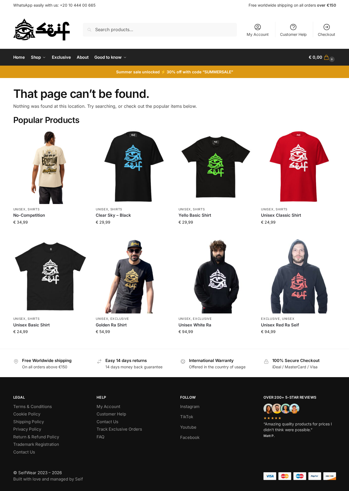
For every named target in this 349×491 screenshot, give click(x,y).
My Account (258, 34)
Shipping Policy (28, 421)
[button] (322, 57)
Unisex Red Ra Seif (280, 325)
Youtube (188, 427)
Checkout (326, 34)
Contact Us (24, 452)
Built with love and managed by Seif (48, 479)
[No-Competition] (50, 167)
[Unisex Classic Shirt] (298, 167)
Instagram (189, 406)
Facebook (189, 437)
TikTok (186, 416)
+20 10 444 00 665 (77, 5)
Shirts (33, 209)
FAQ (100, 436)
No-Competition (29, 215)
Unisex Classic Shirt (281, 215)
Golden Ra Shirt (111, 325)
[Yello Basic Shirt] (216, 167)
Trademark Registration (36, 444)
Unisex (19, 209)
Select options (50, 233)
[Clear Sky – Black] (133, 167)
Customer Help (293, 34)
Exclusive (119, 319)
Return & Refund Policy (36, 436)
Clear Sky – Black (113, 215)
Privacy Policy (27, 429)
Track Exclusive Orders (119, 429)
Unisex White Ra (195, 325)
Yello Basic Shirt (195, 215)
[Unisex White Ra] (216, 276)
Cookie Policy (26, 414)
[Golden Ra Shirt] (133, 276)
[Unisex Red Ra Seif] (298, 276)
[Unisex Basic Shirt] (50, 276)
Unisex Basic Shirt (31, 325)
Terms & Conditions (32, 406)
